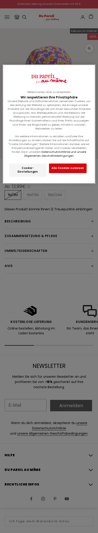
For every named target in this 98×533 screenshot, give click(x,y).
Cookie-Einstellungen (28, 170)
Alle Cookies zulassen (68, 168)
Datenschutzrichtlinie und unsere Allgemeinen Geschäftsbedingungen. (55, 154)
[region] (49, 124)
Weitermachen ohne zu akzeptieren (49, 92)
